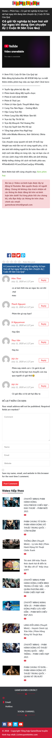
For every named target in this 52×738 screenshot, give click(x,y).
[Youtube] (20, 724)
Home (5, 10)
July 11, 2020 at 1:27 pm (22, 281)
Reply (43, 280)
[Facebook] (4, 724)
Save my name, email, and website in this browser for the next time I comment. (25, 475)
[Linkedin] (15, 724)
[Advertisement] (26, 231)
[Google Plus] (9, 724)
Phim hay (14, 10)
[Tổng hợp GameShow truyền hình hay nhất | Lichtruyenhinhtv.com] (26, 3)
